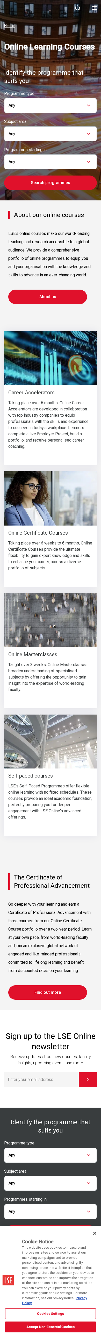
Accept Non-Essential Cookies (50, 1327)
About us (47, 296)
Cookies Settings (50, 1314)
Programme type (19, 93)
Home (9, 25)
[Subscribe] (88, 1079)
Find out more (47, 992)
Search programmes (50, 182)
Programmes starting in (25, 150)
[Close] (94, 1233)
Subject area (15, 121)
